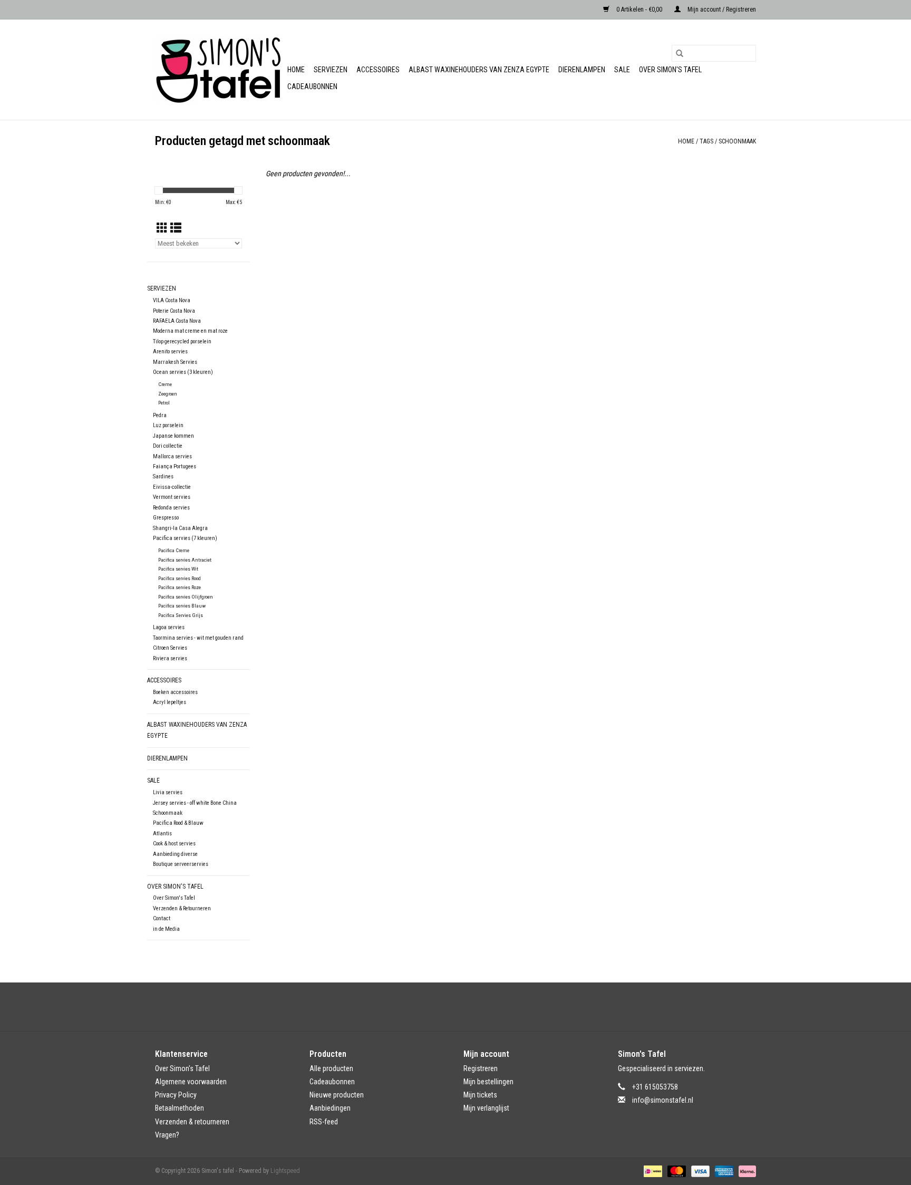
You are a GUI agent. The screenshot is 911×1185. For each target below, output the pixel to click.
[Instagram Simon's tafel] (465, 1006)
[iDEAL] (651, 1170)
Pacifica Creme (173, 550)
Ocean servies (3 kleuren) (183, 372)
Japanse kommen (173, 435)
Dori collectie (167, 445)
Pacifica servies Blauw (182, 606)
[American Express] (723, 1170)
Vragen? (167, 1135)
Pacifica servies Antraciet (184, 560)
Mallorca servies (172, 456)
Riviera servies (170, 658)
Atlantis (162, 833)
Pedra (160, 415)
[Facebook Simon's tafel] (446, 1006)
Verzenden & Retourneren (182, 908)
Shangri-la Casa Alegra (180, 528)
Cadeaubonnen (312, 86)
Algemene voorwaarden (191, 1081)
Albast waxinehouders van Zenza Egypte (479, 69)
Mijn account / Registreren (721, 9)
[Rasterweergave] (162, 228)
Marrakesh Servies (175, 362)
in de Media (166, 929)
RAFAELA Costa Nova (177, 320)
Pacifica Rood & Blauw (178, 823)
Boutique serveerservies (180, 864)
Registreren (480, 1068)
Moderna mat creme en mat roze (190, 330)
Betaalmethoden (179, 1108)
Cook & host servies (174, 843)
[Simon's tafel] (219, 69)
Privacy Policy (176, 1095)
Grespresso (166, 517)
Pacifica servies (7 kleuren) (185, 538)
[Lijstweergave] (175, 228)
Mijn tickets (480, 1095)
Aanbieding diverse (175, 854)
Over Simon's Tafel (670, 69)
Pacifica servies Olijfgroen (185, 597)
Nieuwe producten (336, 1095)
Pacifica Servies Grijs (180, 615)
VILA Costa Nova (171, 300)
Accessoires (378, 69)
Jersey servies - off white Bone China (195, 802)
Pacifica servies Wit (178, 569)
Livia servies (167, 792)
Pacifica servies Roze (179, 587)
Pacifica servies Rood (179, 578)
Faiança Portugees (174, 466)
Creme (165, 384)
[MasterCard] (675, 1170)
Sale (622, 69)
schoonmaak (737, 141)
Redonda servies (171, 507)
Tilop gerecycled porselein (182, 341)
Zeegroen (167, 394)
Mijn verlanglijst (486, 1108)
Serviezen (330, 69)
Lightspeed (285, 1170)
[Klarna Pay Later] (745, 1170)
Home (296, 69)
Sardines (163, 476)
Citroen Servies (170, 647)
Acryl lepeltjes (169, 702)
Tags (706, 141)
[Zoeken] (679, 53)
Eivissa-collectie (172, 487)
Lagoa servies (169, 627)
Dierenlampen (581, 69)
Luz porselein (168, 425)
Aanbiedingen (330, 1108)
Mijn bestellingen (488, 1081)
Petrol (164, 403)
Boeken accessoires (175, 692)
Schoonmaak (167, 813)
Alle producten (331, 1068)
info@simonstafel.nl (662, 1100)
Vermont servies (171, 497)
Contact (161, 918)
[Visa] (699, 1170)
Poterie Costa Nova (174, 310)
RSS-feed (323, 1121)
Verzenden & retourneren (192, 1121)
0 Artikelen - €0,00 (639, 9)
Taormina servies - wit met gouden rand (198, 637)
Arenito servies (170, 351)
